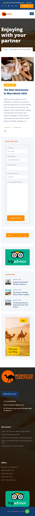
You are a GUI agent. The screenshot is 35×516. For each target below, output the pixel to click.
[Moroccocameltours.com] (6, 14)
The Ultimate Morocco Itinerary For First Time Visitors (20, 305)
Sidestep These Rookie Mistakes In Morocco (20, 283)
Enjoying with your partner (20, 49)
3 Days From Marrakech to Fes (10, 434)
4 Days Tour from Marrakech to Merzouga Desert (16, 438)
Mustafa (7, 127)
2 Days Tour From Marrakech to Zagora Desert (15, 431)
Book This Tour (15, 218)
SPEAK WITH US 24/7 (9, 394)
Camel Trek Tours (6, 477)
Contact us (27, 6)
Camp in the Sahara (7, 473)
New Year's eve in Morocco (9, 467)
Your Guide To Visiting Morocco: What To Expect (21, 293)
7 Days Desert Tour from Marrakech (12, 446)
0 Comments (17, 127)
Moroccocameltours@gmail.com (15, 2)
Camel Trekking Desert (8, 480)
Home (6, 49)
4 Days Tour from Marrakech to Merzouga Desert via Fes (16, 442)
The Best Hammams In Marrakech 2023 (16, 91)
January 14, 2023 (10, 85)
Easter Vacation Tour (7, 470)
